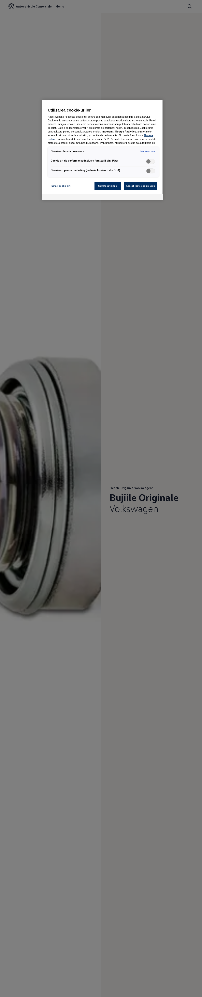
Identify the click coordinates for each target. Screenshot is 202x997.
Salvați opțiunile (107, 186)
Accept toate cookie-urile (140, 186)
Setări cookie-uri (60, 186)
